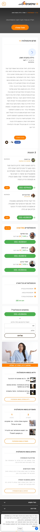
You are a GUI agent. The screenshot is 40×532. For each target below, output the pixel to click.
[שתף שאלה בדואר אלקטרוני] (6, 142)
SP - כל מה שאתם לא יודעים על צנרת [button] (18, 379)
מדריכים (33, 508)
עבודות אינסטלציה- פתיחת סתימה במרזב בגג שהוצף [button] (18, 386)
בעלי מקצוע (32, 502)
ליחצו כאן (34, 526)
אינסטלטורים (31, 12)
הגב (7, 188)
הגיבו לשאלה (20, 137)
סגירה (20, 529)
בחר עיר (8, 228)
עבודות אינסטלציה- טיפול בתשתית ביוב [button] (17, 392)
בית (37, 12)
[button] (4, 4)
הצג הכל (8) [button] (20, 301)
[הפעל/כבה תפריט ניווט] (37, 4)
